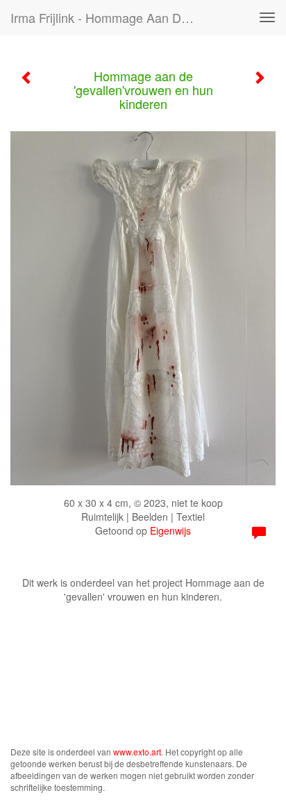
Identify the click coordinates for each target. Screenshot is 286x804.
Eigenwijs (170, 530)
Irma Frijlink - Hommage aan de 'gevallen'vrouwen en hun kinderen (109, 17)
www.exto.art (137, 751)
